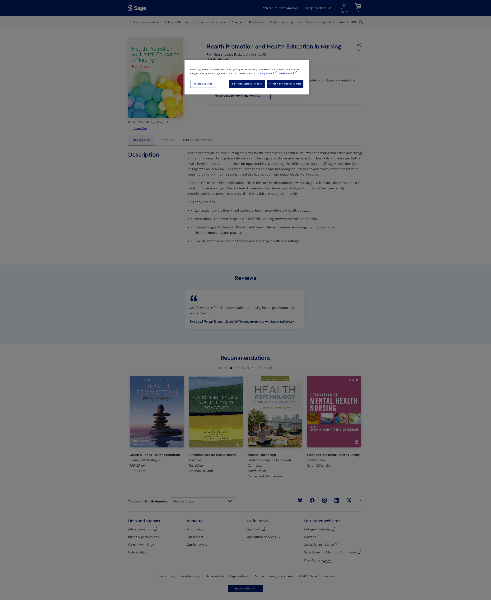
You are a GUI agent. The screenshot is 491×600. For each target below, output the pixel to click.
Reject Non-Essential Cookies (247, 83)
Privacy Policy (264, 73)
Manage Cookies (203, 83)
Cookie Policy (285, 73)
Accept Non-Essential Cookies (285, 83)
